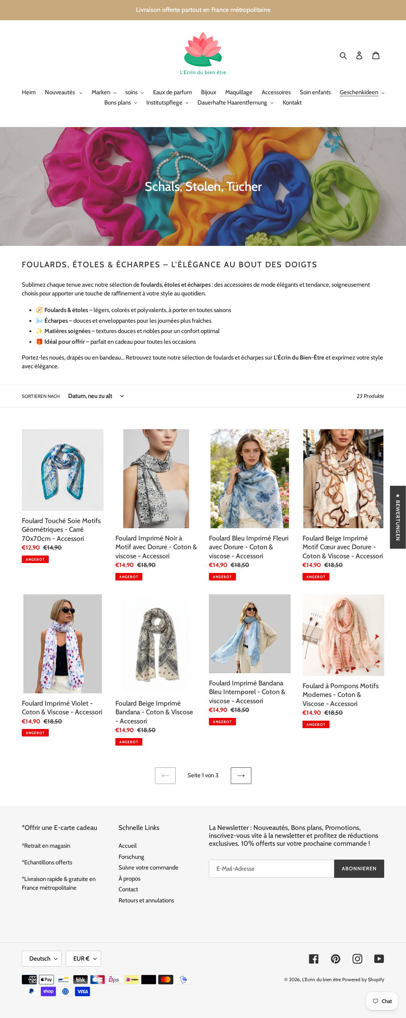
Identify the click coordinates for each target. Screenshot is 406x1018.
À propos (129, 878)
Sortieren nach (41, 396)
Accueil (128, 845)
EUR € (81, 958)
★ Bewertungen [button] (398, 517)
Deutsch (39, 958)
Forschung (131, 856)
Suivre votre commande (148, 867)
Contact (128, 889)
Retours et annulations (146, 900)
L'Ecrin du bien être (321, 979)
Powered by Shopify (363, 979)
